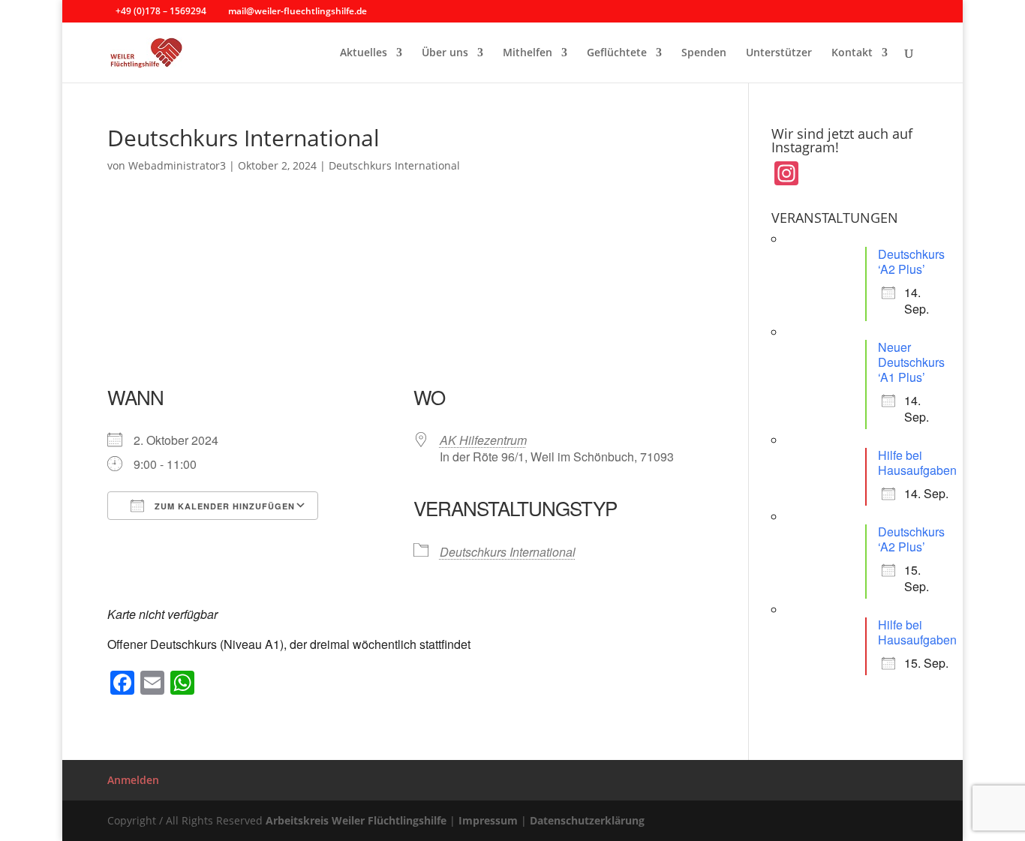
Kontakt (852, 53)
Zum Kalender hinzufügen (223, 506)
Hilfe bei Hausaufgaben (917, 462)
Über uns (445, 53)
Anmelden (133, 780)
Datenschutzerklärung (587, 820)
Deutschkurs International (394, 165)
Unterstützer (779, 53)
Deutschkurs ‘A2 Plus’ (911, 261)
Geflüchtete (617, 53)
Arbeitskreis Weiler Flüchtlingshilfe (356, 820)
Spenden (703, 53)
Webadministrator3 (177, 165)
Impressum (488, 820)
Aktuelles (363, 53)
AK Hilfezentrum (483, 440)
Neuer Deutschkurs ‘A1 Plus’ (911, 362)
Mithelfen (527, 53)
